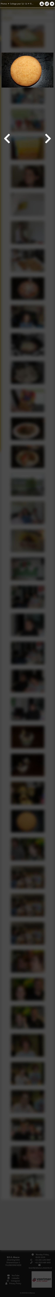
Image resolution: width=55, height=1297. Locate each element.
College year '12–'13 (18, 3)
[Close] (52, 3)
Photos (4, 3)
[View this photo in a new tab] (47, 3)
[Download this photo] (42, 3)
